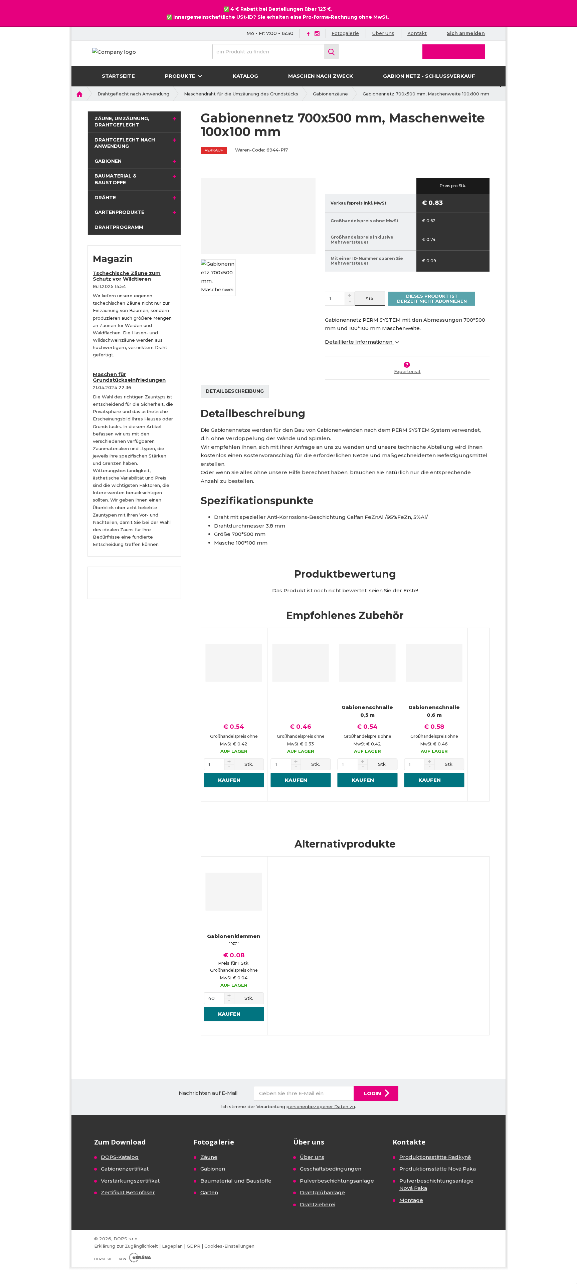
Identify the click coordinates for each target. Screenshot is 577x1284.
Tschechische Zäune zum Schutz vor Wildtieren (127, 276)
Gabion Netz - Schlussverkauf (429, 76)
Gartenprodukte (119, 212)
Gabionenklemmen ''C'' (233, 940)
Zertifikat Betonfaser (128, 1192)
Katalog (245, 76)
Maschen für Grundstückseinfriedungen (129, 377)
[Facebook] (308, 33)
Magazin (113, 258)
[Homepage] (114, 51)
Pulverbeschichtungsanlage (337, 1181)
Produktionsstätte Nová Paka (437, 1169)
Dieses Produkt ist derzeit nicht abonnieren (432, 298)
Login (372, 1093)
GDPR (193, 1246)
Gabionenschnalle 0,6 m (434, 711)
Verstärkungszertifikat (130, 1181)
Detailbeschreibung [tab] (235, 391)
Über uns (383, 33)
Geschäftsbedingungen (330, 1169)
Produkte (181, 76)
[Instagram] (317, 34)
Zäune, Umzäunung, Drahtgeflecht (121, 121)
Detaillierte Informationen (359, 342)
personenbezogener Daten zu (320, 1106)
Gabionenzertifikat (125, 1169)
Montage (411, 1200)
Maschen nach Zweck (320, 76)
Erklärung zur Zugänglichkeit (126, 1246)
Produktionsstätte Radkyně (435, 1157)
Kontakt (417, 33)
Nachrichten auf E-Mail (208, 1093)
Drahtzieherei (317, 1204)
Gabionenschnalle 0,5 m (367, 711)
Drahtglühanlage (322, 1192)
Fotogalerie (345, 33)
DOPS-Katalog (120, 1157)
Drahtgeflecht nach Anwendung (124, 143)
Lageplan (172, 1246)
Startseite (118, 76)
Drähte (105, 198)
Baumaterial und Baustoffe (235, 1181)
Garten (209, 1192)
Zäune (208, 1157)
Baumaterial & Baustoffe (115, 179)
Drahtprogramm (118, 227)
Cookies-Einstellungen (229, 1246)
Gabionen (108, 161)
